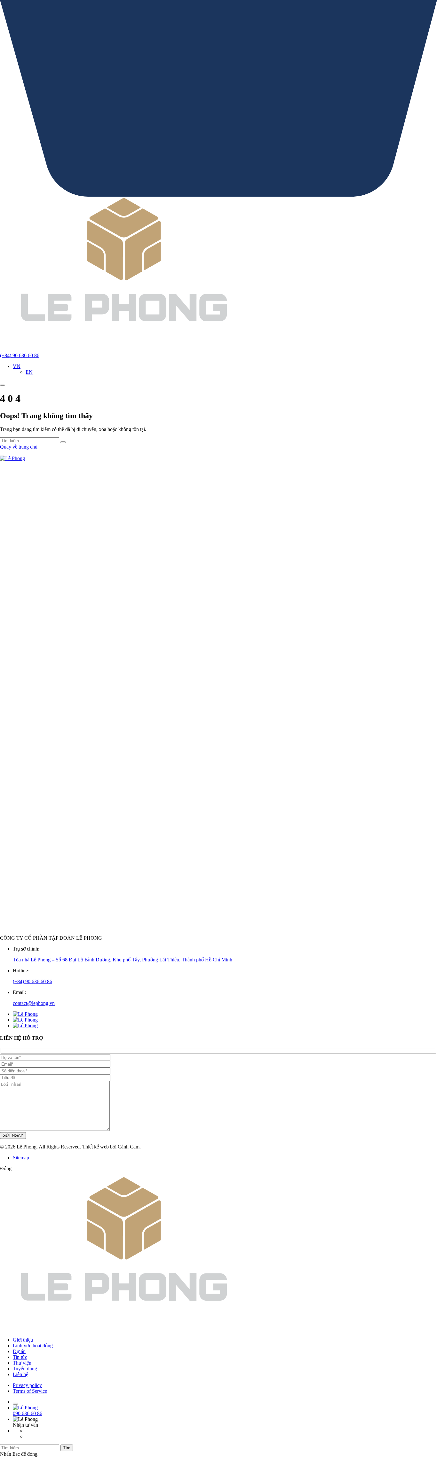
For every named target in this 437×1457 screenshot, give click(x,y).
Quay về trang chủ (18, 447)
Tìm (66, 1447)
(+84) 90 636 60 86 (32, 981)
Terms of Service (30, 1391)
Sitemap (21, 1157)
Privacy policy (27, 1385)
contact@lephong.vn (34, 1003)
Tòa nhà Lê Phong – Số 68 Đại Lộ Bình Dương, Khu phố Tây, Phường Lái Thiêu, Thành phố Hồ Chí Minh (122, 959)
